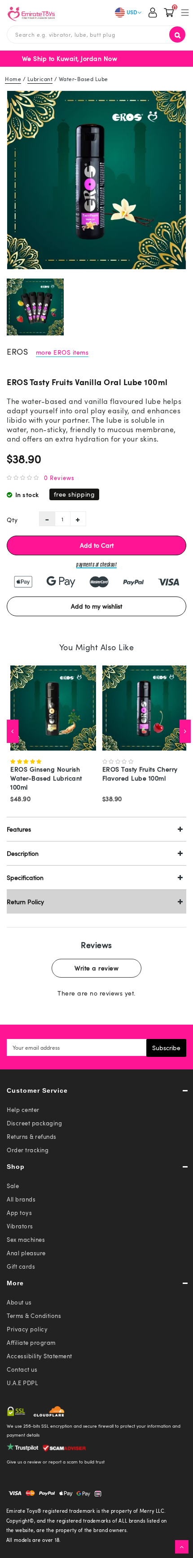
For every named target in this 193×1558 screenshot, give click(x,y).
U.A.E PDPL (22, 1383)
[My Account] (153, 13)
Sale (13, 1186)
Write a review (96, 968)
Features (19, 829)
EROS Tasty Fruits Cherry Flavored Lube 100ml (140, 773)
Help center (23, 1110)
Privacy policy (27, 1329)
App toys (19, 1213)
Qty (12, 519)
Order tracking (27, 1150)
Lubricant (40, 78)
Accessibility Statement (39, 1356)
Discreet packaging (34, 1123)
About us (19, 1302)
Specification (25, 877)
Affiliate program (31, 1343)
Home (13, 78)
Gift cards (21, 1266)
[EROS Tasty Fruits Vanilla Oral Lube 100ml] (96, 180)
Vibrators (20, 1226)
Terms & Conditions (34, 1316)
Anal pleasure (26, 1253)
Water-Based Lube (83, 78)
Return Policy (25, 901)
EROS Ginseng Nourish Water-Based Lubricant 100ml (46, 778)
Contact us (22, 1369)
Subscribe (166, 1047)
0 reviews (59, 478)
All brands (21, 1199)
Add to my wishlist (96, 606)
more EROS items (62, 352)
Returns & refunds (32, 1137)
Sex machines (26, 1240)
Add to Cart (97, 545)
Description (23, 853)
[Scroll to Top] (182, 1547)
